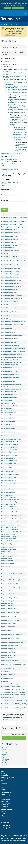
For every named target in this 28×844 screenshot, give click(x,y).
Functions (4, 752)
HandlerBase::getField (7, 467)
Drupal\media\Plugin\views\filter (9, 182)
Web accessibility (5, 822)
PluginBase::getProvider (7, 603)
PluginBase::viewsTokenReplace (9, 660)
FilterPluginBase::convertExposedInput (11, 295)
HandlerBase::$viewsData (8, 421)
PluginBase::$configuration (8, 544)
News (2, 771)
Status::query (4, 681)
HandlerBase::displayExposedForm (10, 452)
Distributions (4, 816)
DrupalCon (3, 794)
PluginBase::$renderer (7, 560)
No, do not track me (18, 8)
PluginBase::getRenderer (7, 605)
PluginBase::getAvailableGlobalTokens (11, 587)
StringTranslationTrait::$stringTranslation (12, 684)
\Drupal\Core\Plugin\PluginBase (16, 112)
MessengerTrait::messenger (8, 538)
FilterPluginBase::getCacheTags (9, 315)
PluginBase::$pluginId (7, 556)
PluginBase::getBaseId (7, 591)
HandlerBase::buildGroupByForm (10, 441)
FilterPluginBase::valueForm (8, 391)
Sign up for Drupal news (7, 777)
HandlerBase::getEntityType (8, 463)
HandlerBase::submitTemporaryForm (11, 525)
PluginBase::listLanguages (8, 626)
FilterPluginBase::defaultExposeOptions (11, 298)
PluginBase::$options (6, 551)
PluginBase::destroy (6, 577)
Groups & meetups (6, 792)
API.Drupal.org (4, 806)
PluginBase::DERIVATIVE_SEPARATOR (11, 573)
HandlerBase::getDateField (8, 458)
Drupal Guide (4, 801)
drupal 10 (4, 24)
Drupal (23, 838)
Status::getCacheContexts (8, 674)
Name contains (5, 189)
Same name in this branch (10, 47)
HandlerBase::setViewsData (8, 504)
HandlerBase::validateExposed (9, 529)
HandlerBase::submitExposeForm (10, 512)
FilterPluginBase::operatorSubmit (10, 342)
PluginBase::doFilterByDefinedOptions (11, 580)
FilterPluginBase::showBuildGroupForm (11, 357)
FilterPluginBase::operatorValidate (10, 345)
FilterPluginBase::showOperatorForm (11, 362)
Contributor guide (5, 791)
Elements (4, 764)
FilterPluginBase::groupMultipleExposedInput (13, 321)
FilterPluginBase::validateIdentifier (10, 386)
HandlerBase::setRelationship (9, 502)
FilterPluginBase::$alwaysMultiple (10, 229)
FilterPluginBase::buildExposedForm (11, 264)
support (18, 716)
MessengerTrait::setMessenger (9, 541)
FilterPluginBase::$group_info (9, 236)
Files (3, 757)
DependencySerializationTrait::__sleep (11, 224)
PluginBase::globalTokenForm (9, 608)
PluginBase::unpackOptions (8, 655)
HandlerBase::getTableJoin (8, 477)
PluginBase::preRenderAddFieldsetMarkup (12, 634)
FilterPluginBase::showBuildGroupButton (12, 354)
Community (4, 783)
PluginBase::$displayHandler (8, 549)
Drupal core (4, 811)
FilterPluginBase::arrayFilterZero (9, 257)
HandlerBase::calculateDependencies (11, 444)
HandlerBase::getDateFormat (9, 460)
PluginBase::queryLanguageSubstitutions (12, 642)
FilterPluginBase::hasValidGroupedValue (12, 324)
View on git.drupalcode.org (10, 169)
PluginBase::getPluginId (7, 601)
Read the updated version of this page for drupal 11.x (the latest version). (14, 33)
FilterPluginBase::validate (8, 381)
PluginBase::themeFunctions (8, 652)
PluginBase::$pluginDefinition (9, 553)
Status (23, 144)
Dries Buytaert (21, 840)
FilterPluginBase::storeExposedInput (11, 367)
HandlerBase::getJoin (7, 471)
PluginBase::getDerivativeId (8, 594)
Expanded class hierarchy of (10, 153)
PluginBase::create (6, 569)
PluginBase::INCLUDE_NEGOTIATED (10, 620)
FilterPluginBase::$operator (8, 242)
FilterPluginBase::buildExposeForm (10, 268)
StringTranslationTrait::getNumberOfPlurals (13, 689)
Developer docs (5, 804)
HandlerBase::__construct (8, 534)
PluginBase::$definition (7, 547)
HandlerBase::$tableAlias (8, 418)
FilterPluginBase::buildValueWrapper (11, 286)
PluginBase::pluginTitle (7, 630)
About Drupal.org (5, 825)
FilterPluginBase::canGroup (8, 292)
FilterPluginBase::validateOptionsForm (11, 389)
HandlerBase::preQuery (7, 495)
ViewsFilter (5, 64)
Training (3, 787)
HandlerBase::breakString (8, 432)
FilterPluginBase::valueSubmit (9, 394)
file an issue (9, 716)
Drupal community (8, 719)
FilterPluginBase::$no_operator (9, 239)
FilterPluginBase (21, 129)
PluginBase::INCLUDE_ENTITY (9, 616)
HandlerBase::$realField (7, 410)
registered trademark (8, 840)
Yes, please (8, 8)
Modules (3, 813)
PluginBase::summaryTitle (8, 648)
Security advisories (6, 779)
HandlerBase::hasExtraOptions (9, 483)
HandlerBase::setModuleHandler (10, 499)
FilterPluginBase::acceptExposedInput (11, 250)
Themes (3, 815)
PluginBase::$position (7, 558)
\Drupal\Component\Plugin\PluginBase (16, 92)
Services (4, 762)
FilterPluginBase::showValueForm (10, 364)
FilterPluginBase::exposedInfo (9, 305)
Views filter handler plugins (9, 159)
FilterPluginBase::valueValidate (9, 397)
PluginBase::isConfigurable (8, 623)
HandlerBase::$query (6, 408)
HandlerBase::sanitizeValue (8, 497)
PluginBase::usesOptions (7, 657)
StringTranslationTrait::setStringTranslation (13, 694)
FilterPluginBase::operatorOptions (10, 338)
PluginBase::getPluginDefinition (9, 598)
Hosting (3, 789)
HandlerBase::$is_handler (8, 403)
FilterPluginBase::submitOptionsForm (11, 374)
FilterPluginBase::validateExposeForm (11, 384)
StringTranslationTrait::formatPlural (11, 686)
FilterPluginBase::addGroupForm (10, 254)
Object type (4, 200)
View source (4, 183)
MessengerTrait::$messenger (9, 536)
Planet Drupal (4, 774)
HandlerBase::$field (6, 400)
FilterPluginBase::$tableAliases (9, 245)
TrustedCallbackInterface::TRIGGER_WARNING (13, 707)
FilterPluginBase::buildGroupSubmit (10, 277)
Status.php (13, 24)
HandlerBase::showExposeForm (9, 506)
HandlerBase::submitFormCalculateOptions (13, 519)
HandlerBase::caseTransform (9, 447)
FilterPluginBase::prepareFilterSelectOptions (13, 348)
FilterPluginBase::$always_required (10, 232)
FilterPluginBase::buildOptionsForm (10, 283)
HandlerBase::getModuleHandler (10, 474)
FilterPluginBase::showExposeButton (11, 360)
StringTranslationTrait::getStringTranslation (13, 692)
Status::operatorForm (7, 678)
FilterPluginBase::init (6, 328)
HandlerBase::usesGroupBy (8, 527)
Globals (4, 755)
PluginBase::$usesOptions (8, 563)
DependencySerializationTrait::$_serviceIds (12, 221)
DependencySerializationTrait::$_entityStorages (14, 217)
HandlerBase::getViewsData (8, 480)
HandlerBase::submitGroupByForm (10, 522)
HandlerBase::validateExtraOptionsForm (12, 532)
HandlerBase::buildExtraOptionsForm (11, 439)
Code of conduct (5, 796)
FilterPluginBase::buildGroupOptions (11, 274)
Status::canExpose (6, 671)
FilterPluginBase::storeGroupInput (10, 371)
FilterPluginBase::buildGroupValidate (11, 280)
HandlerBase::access (6, 424)
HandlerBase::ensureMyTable (9, 455)
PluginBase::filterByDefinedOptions (10, 583)
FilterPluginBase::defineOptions (9, 301)
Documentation (5, 799)
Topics (4, 749)
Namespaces (5, 759)
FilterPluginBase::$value (7, 247)
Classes (4, 750)
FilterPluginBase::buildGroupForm (10, 271)
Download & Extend (6, 809)
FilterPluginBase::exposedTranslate (10, 308)
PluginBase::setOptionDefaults (9, 645)
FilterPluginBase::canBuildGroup (9, 289)
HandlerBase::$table (6, 415)
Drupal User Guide (6, 803)
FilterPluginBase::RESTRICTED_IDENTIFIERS (13, 351)
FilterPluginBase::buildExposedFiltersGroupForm (14, 260)
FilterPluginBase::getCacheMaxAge (10, 312)
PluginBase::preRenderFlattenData (10, 638)
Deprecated (5, 760)
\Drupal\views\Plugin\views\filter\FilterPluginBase (21, 149)
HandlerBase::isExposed (7, 486)
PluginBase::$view (6, 566)
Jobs (2, 780)
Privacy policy (4, 828)
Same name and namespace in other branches (12, 53)
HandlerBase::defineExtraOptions (10, 449)
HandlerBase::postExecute (8, 492)
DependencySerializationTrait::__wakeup (12, 227)
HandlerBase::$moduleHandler (9, 406)
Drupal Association (6, 823)
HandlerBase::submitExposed (9, 508)
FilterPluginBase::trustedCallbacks (10, 377)
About (2, 820)
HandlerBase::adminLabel (8, 428)
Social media (4, 775)
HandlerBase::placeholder (8, 489)
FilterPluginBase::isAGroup (8, 332)
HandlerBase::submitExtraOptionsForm (11, 515)
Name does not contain (7, 195)
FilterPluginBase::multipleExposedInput (11, 335)
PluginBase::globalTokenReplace (10, 612)
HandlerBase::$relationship (8, 412)
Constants (5, 754)
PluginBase (24, 69)
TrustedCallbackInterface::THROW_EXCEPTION (14, 700)
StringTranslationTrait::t (7, 697)
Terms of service (5, 827)
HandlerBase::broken (6, 436)
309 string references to (9, 164)
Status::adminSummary (7, 668)
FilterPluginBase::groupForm (8, 319)
